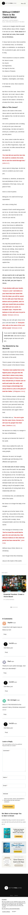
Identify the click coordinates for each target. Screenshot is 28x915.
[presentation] (14, 583)
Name (5, 777)
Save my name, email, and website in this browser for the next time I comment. (14, 800)
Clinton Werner (13, 20)
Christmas (9, 21)
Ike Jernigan (12, 700)
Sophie (10, 622)
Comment (6, 750)
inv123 (11, 643)
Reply (5, 634)
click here (17, 335)
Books (11, 895)
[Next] (24, 590)
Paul (9, 661)
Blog (3, 21)
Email (5, 785)
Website (5, 794)
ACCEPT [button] (14, 911)
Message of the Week (18, 21)
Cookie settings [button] (6, 911)
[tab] (12, 607)
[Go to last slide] (4, 590)
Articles (16, 895)
